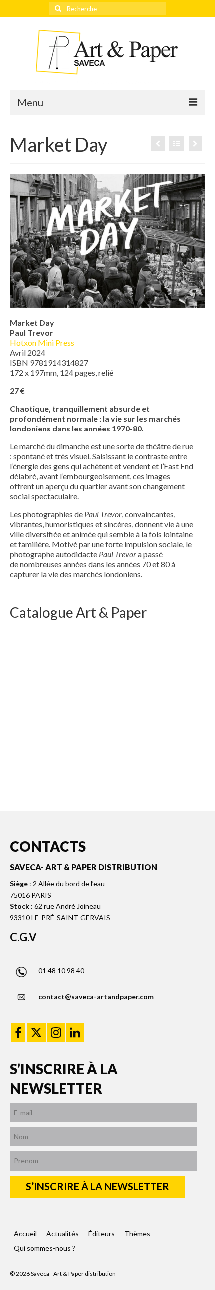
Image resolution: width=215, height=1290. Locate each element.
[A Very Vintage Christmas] (195, 143)
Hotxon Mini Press (42, 342)
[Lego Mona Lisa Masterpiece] (158, 143)
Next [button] (196, 694)
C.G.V (23, 937)
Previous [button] (19, 694)
